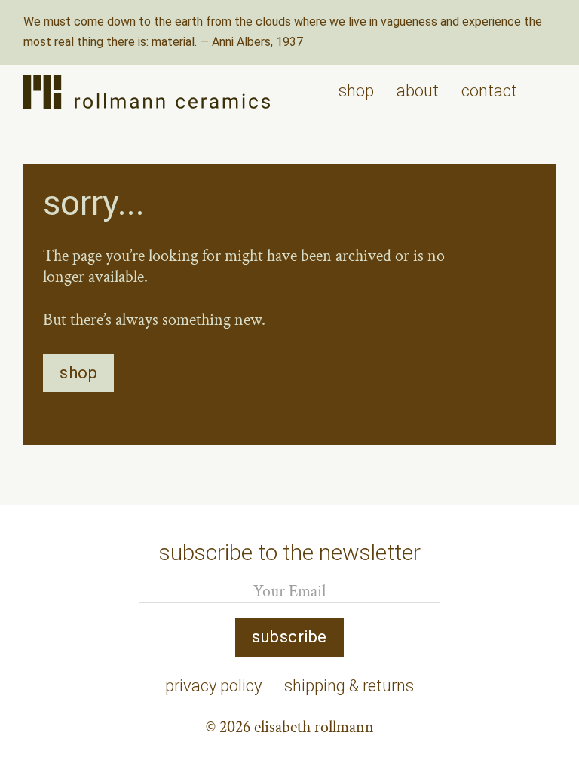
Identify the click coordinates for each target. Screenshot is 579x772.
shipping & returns (349, 685)
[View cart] (548, 91)
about (418, 90)
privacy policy (213, 685)
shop (356, 90)
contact (489, 90)
